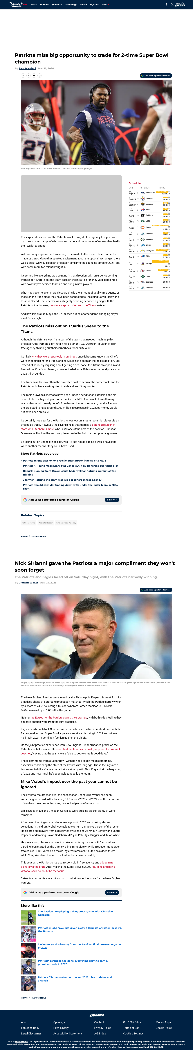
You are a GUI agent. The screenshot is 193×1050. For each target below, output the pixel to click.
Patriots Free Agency (66, 523)
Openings (59, 1022)
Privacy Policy (102, 1027)
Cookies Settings (133, 1033)
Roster (83, 4)
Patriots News (28, 523)
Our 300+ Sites (132, 1022)
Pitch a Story (61, 1027)
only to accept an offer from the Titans (73, 305)
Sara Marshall (27, 68)
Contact (99, 1022)
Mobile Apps (163, 1022)
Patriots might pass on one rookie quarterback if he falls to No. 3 (64, 460)
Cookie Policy (164, 1027)
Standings (71, 4)
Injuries (94, 4)
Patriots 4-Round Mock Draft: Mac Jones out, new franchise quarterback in (71, 465)
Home (24, 536)
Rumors (44, 4)
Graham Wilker (28, 582)
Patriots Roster (45, 523)
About (24, 1022)
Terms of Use (131, 1027)
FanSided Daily (30, 1027)
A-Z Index (100, 1033)
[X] (172, 4)
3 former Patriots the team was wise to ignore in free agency (62, 479)
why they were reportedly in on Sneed (54, 356)
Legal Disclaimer (31, 1033)
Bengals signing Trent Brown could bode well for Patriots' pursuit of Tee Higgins (69, 473)
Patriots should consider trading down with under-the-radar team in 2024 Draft (70, 487)
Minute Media (21, 1041)
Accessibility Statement (67, 1033)
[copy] (39, 75)
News (34, 4)
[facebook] (166, 4)
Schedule (57, 4)
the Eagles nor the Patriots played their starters (59, 717)
